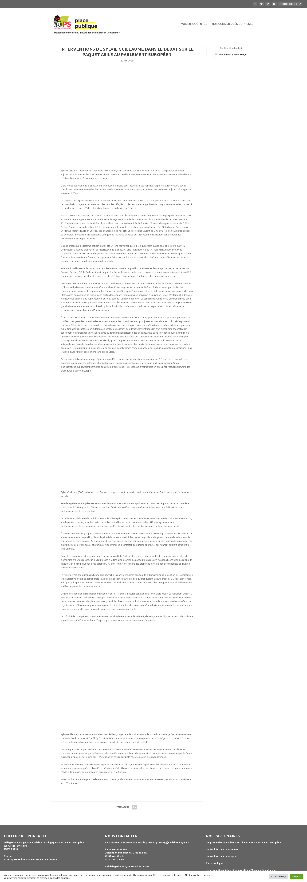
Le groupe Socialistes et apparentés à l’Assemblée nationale (241, 870)
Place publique (214, 863)
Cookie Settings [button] (278, 876)
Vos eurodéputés (194, 24)
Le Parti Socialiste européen (222, 849)
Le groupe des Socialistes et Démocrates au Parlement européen (243, 842)
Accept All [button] (296, 876)
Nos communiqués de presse (232, 24)
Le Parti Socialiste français (221, 856)
